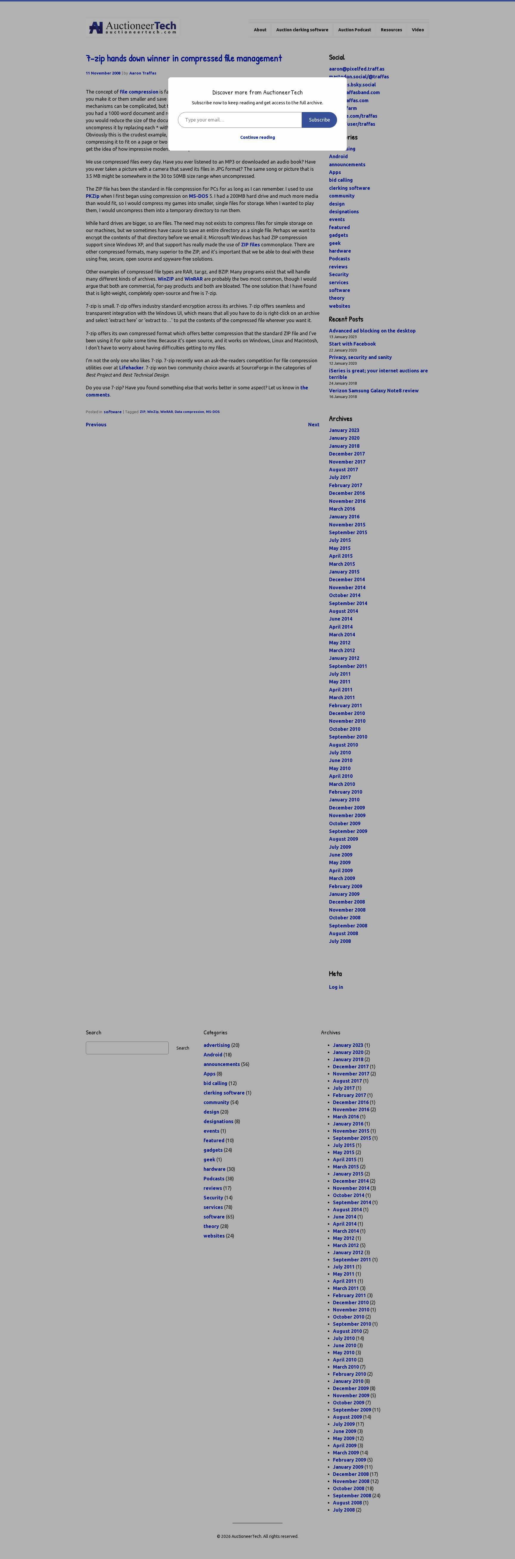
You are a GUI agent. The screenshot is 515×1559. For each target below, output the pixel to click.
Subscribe (319, 119)
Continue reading (257, 137)
